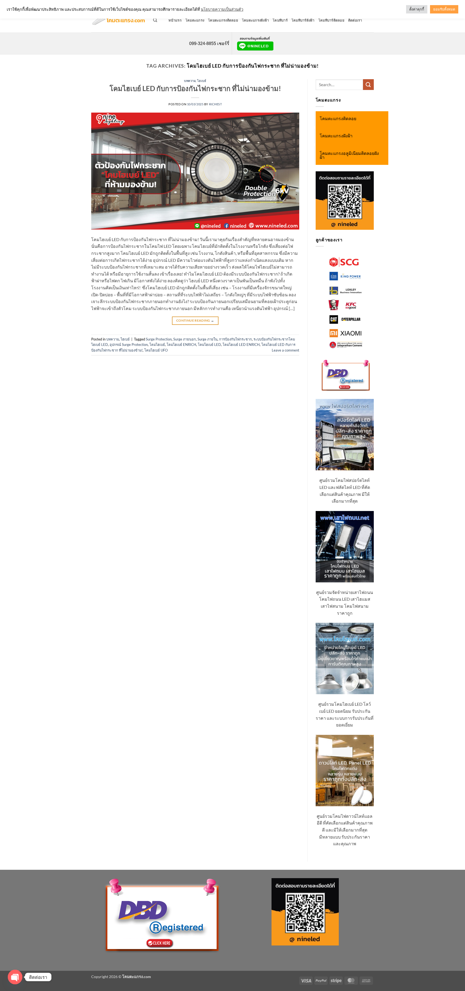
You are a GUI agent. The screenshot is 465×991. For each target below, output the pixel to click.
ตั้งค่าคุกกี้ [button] (416, 9)
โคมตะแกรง (194, 20)
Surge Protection (159, 339)
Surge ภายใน (207, 339)
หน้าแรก (175, 20)
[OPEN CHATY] (15, 977)
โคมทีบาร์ (280, 20)
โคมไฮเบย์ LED (209, 344)
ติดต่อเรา (355, 20)
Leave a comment (285, 350)
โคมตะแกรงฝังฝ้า (255, 20)
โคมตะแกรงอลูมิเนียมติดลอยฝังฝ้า (349, 155)
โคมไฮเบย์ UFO (156, 350)
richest (215, 104)
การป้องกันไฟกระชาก (235, 339)
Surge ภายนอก (184, 339)
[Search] (155, 20)
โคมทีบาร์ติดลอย (331, 20)
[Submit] (368, 84)
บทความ (190, 80)
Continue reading (195, 320)
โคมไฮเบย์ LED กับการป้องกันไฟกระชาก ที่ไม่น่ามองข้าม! (195, 88)
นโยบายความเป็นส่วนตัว (222, 9)
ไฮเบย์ (201, 80)
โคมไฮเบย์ (157, 344)
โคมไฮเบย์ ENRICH (181, 344)
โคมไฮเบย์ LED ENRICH (241, 344)
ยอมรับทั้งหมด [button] (444, 9)
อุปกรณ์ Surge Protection (129, 344)
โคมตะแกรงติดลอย (223, 20)
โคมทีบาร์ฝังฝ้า (303, 20)
